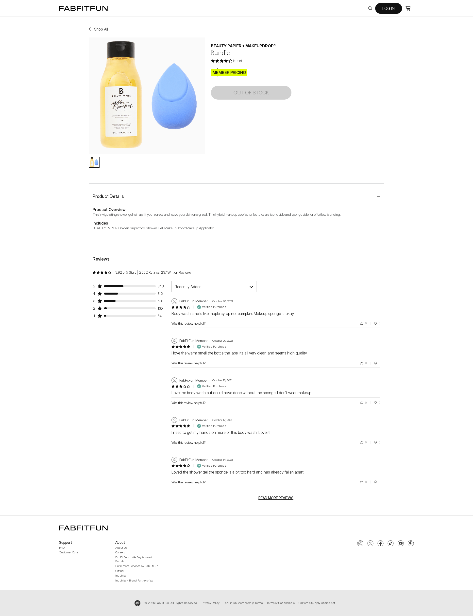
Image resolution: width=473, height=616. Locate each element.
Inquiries (120, 575)
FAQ (62, 547)
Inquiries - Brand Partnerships (134, 580)
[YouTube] (401, 543)
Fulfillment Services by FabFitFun (136, 566)
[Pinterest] (411, 543)
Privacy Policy (211, 603)
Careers (120, 552)
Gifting (119, 571)
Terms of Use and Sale (281, 603)
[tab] (94, 162)
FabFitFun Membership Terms (243, 603)
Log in (388, 8)
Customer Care (68, 552)
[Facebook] (380, 543)
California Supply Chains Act (317, 603)
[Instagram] (360, 543)
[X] (370, 543)
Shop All (101, 29)
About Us (121, 547)
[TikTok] (391, 543)
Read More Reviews (275, 498)
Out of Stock (251, 93)
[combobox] (213, 286)
